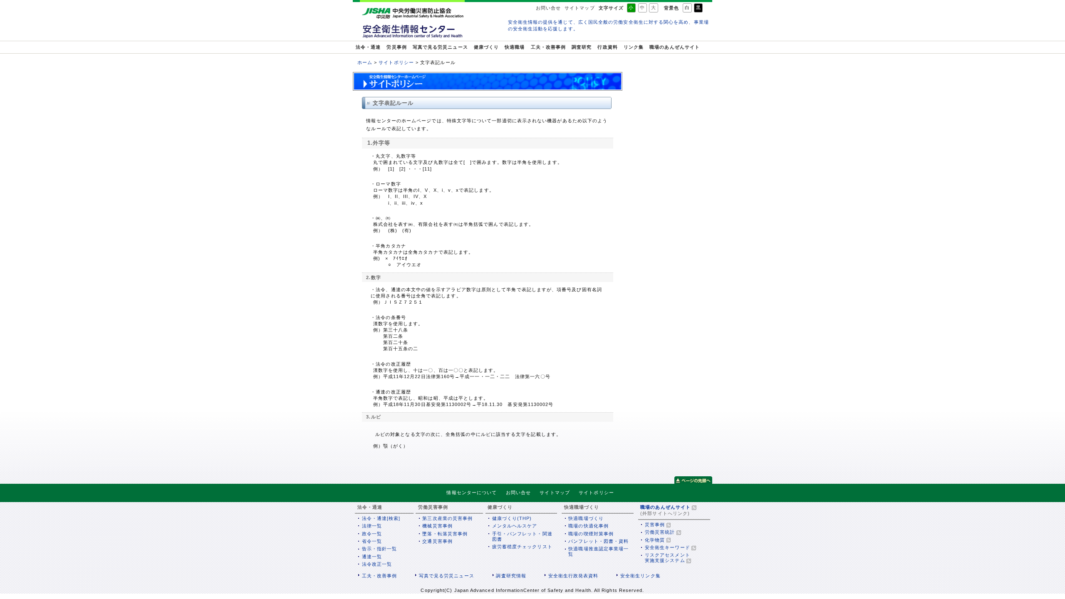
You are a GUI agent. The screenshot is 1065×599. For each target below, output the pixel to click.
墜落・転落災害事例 (445, 533)
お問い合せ (548, 7)
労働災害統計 (660, 532)
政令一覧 (372, 533)
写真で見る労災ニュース (440, 47)
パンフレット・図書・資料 (598, 541)
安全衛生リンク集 (640, 575)
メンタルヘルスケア (514, 525)
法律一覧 (372, 525)
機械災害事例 (437, 525)
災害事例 (655, 524)
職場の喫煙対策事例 (591, 533)
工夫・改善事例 (548, 47)
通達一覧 (372, 556)
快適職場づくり (586, 518)
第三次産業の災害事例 (447, 518)
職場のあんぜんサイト (674, 47)
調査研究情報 (511, 575)
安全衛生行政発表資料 (573, 575)
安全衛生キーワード (667, 547)
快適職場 (515, 47)
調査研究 (582, 47)
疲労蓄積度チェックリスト (522, 546)
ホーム (364, 62)
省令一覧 (372, 541)
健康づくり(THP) (512, 518)
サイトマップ (579, 7)
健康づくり (486, 47)
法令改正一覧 (377, 564)
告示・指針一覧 (379, 548)
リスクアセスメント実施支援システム (667, 557)
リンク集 (634, 47)
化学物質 (655, 539)
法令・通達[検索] (381, 518)
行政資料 (607, 47)
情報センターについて (471, 492)
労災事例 (396, 47)
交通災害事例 (437, 541)
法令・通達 (368, 47)
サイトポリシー (396, 62)
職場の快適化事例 (588, 525)
